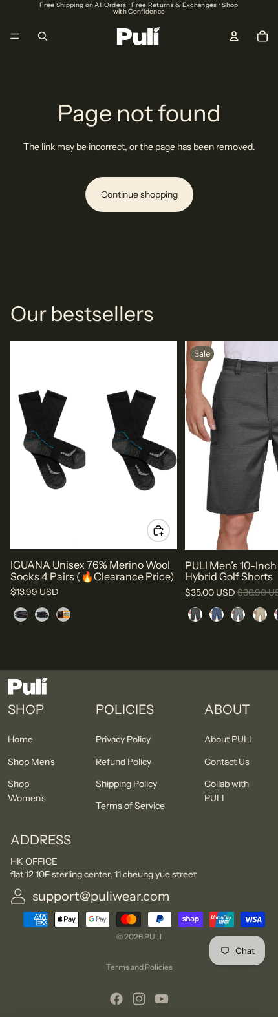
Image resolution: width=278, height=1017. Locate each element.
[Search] (42, 36)
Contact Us (227, 761)
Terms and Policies (139, 967)
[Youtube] (161, 999)
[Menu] (15, 36)
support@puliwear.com (100, 896)
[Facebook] (116, 999)
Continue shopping (139, 194)
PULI (153, 936)
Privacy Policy (123, 739)
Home (20, 739)
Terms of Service (130, 806)
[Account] (234, 36)
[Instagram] (139, 999)
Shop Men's (31, 761)
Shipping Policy (126, 783)
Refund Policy (123, 761)
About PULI (227, 739)
